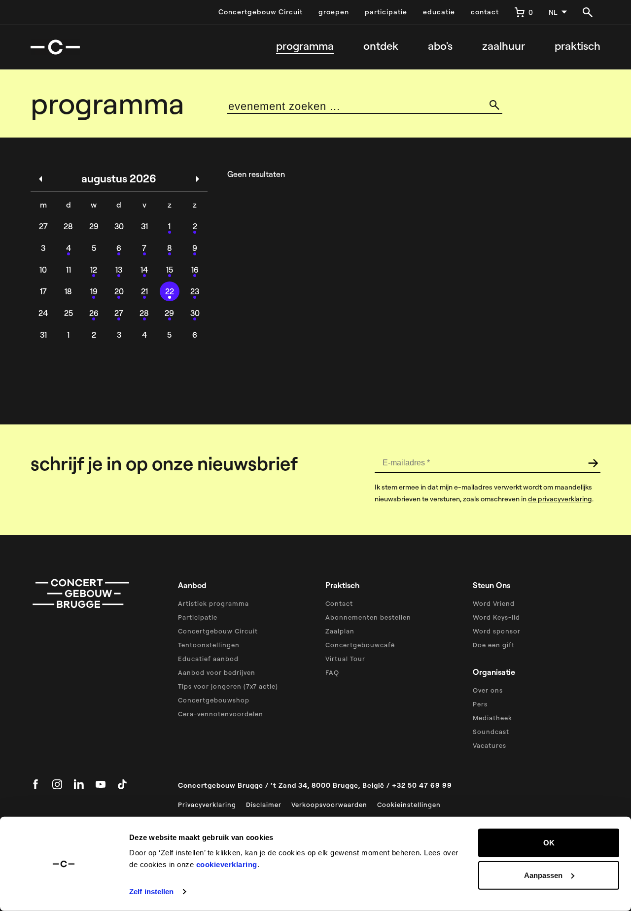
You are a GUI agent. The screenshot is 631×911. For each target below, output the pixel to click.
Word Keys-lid (496, 617)
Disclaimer (263, 804)
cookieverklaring (226, 864)
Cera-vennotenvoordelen (220, 714)
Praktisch (577, 46)
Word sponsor (497, 631)
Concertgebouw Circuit (260, 11)
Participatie (197, 617)
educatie (439, 11)
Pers (480, 704)
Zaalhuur (503, 46)
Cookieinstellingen (409, 804)
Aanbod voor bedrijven (216, 672)
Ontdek (380, 46)
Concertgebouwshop (213, 700)
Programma (305, 46)
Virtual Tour (345, 659)
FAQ (332, 672)
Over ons (488, 690)
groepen (333, 11)
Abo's (440, 46)
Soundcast (491, 732)
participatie (386, 11)
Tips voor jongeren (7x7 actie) (228, 686)
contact (485, 11)
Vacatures (489, 745)
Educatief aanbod (208, 659)
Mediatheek (492, 718)
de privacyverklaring (560, 498)
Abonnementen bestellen (368, 617)
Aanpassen (543, 875)
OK (549, 843)
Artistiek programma (213, 603)
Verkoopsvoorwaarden (329, 804)
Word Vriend (494, 603)
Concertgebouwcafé (360, 645)
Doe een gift (494, 645)
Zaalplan (339, 631)
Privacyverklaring (207, 804)
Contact (339, 603)
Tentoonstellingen (209, 645)
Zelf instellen (151, 891)
